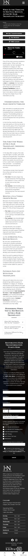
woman (11, 83)
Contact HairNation (9, 88)
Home (4, 22)
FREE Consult (15, 41)
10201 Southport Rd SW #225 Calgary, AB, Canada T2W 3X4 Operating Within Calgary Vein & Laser (11, 505)
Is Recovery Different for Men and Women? (13, 333)
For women (9, 186)
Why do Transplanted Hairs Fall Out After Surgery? (12, 327)
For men (8, 177)
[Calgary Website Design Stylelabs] (14, 549)
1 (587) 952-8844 (8, 512)
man (5, 83)
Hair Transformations (15, 33)
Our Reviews (15, 37)
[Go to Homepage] (6, 2)
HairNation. (13, 543)
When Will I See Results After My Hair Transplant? (12, 322)
